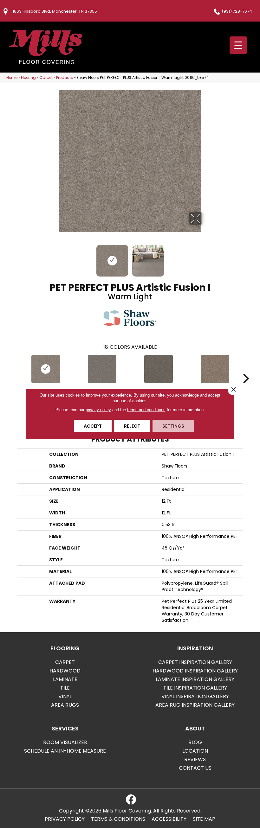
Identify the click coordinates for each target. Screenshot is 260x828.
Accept (93, 426)
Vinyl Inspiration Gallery (195, 696)
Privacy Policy (65, 819)
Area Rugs (65, 705)
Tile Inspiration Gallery (195, 687)
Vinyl (65, 696)
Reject (132, 426)
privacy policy (98, 409)
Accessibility (169, 819)
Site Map (204, 819)
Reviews (195, 759)
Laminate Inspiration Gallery (195, 679)
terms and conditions (146, 409)
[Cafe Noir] (158, 369)
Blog (195, 742)
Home (11, 77)
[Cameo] (215, 369)
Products (64, 77)
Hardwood (65, 670)
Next (206, 257)
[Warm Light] (45, 369)
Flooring (28, 77)
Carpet (46, 77)
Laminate (65, 679)
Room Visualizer (65, 742)
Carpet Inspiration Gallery (195, 662)
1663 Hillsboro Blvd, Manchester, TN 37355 (55, 11)
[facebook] (131, 800)
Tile (65, 687)
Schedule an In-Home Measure (65, 751)
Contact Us (195, 768)
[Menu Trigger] (238, 45)
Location (195, 751)
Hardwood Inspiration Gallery (195, 670)
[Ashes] (102, 369)
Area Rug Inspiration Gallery (195, 705)
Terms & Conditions (118, 819)
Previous (54, 257)
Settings (173, 426)
